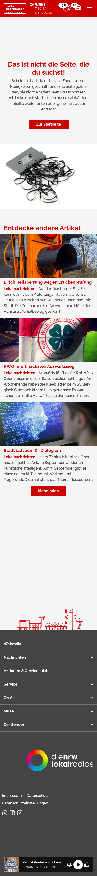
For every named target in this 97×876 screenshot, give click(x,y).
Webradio (12, 644)
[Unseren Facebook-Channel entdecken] (12, 813)
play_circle (78, 864)
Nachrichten (15, 657)
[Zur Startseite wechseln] (15, 8)
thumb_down (70, 865)
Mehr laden (48, 491)
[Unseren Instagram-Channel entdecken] (20, 813)
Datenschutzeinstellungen (25, 803)
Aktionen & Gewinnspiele (27, 671)
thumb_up (86, 865)
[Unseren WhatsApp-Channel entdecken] (5, 813)
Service (10, 684)
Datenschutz (38, 795)
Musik (9, 711)
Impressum (12, 795)
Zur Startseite (48, 124)
